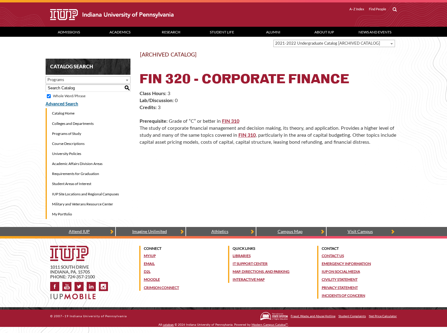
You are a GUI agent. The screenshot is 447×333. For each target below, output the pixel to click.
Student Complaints (352, 316)
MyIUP (150, 255)
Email (149, 263)
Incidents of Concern (343, 295)
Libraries (242, 255)
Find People (377, 9)
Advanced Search (62, 104)
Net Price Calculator (383, 316)
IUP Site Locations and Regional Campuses (85, 194)
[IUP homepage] (69, 248)
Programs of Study (66, 133)
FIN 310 (230, 121)
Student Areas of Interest (71, 183)
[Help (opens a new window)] (393, 57)
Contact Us (333, 255)
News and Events (375, 32)
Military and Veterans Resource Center (82, 204)
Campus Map (290, 231)
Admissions (69, 32)
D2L (147, 271)
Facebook (54, 286)
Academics (119, 32)
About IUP (324, 32)
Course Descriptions (68, 143)
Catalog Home (63, 113)
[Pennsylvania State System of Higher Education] (274, 316)
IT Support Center (250, 263)
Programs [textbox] (55, 80)
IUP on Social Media (341, 271)
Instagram (103, 286)
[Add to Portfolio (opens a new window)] (377, 57)
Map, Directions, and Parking (261, 271)
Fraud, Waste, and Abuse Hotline (313, 316)
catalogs (168, 324)
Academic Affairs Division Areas (77, 163)
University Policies (66, 153)
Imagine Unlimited (149, 231)
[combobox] (334, 43)
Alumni (273, 32)
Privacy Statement (340, 287)
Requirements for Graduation (75, 173)
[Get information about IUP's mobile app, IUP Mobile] (75, 294)
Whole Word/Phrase (69, 96)
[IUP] (133, 14)
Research (171, 32)
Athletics (219, 231)
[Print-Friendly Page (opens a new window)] (385, 57)
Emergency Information (346, 263)
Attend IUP (79, 231)
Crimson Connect (161, 287)
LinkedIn (91, 286)
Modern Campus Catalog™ (269, 324)
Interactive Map (249, 279)
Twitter (79, 286)
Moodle (152, 279)
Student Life (222, 32)
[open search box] (395, 10)
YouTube (66, 286)
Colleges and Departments (73, 123)
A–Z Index (356, 9)
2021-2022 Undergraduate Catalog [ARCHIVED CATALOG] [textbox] (327, 44)
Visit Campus (360, 231)
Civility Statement (340, 279)
